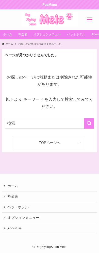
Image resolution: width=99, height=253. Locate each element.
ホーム (12, 186)
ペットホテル (18, 207)
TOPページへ (49, 143)
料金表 (12, 196)
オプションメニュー (23, 218)
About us (14, 228)
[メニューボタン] (89, 19)
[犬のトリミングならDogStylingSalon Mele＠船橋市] (49, 19)
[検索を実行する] (89, 123)
